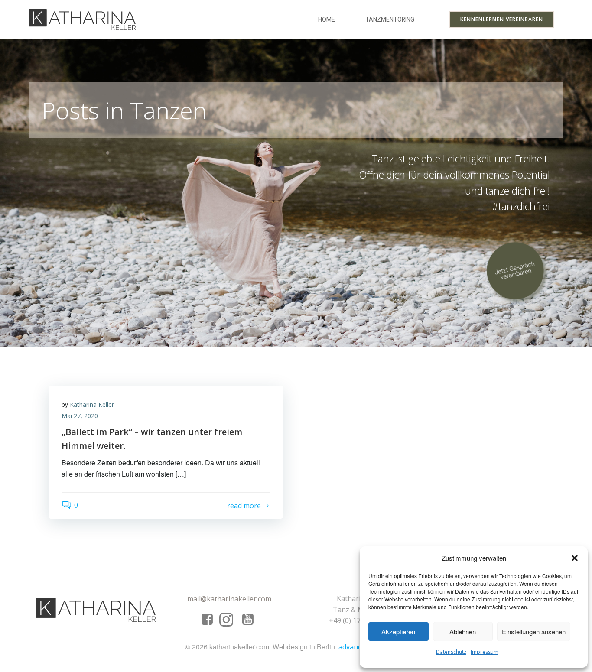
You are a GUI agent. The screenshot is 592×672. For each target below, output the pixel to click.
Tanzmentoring (389, 19)
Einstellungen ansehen (534, 631)
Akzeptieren (398, 631)
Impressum (484, 652)
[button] (574, 558)
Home (326, 19)
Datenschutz (451, 652)
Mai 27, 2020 (80, 416)
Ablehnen (462, 631)
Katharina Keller (92, 404)
